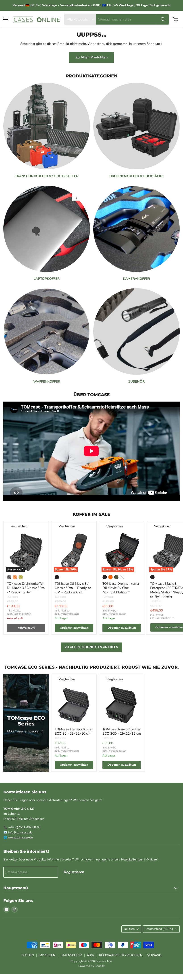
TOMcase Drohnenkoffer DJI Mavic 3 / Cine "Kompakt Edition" (120, 588)
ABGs (90, 955)
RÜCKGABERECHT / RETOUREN (120, 955)
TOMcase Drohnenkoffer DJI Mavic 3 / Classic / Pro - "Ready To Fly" (26, 588)
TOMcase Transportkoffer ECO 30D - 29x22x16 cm (121, 731)
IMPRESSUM (47, 955)
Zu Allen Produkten (91, 57)
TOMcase (12, 597)
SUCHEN (28, 955)
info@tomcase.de (20, 832)
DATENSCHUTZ (71, 955)
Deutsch (129, 929)
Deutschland (159, 929)
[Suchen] (163, 19)
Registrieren (74, 872)
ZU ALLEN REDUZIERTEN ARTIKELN (91, 647)
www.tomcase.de (20, 837)
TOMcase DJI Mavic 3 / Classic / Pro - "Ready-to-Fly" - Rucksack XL (73, 588)
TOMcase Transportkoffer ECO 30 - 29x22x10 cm (74, 731)
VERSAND (154, 955)
